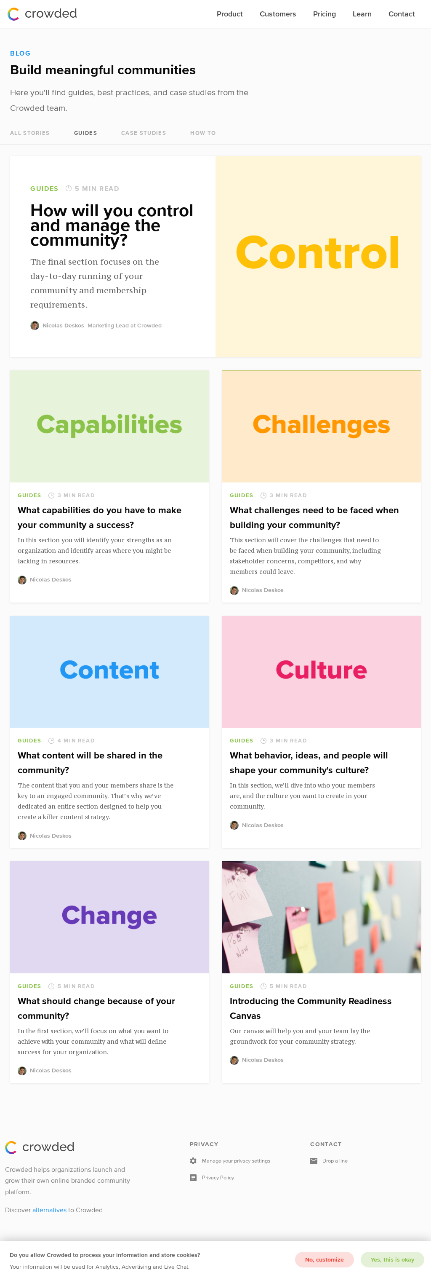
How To (203, 133)
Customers (278, 14)
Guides (85, 133)
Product (230, 14)
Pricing (324, 14)
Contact (401, 14)
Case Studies (143, 133)
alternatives (49, 1210)
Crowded (42, 14)
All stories (30, 133)
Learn (362, 14)
